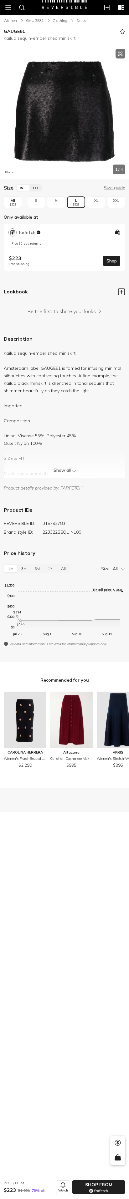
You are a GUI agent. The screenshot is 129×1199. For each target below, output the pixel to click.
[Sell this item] (117, 1143)
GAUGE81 (35, 20)
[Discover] (121, 7)
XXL (116, 202)
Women (10, 20)
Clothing (60, 20)
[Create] (107, 7)
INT (23, 187)
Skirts (81, 20)
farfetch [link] (27, 232)
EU (35, 187)
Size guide (114, 188)
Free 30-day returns (26, 243)
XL (96, 202)
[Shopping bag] (117, 1158)
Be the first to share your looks (62, 311)
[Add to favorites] (122, 31)
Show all (62, 470)
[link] (64, 247)
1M (10, 568)
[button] (64, 111)
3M (24, 568)
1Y (50, 568)
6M (37, 568)
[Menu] (8, 7)
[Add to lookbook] (121, 292)
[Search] (22, 7)
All (13, 202)
